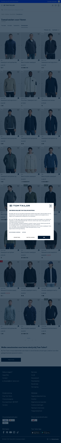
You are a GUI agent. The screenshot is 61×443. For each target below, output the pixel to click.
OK (44, 237)
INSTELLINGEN (30, 237)
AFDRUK (24, 232)
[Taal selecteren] (51, 206)
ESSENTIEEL (17, 237)
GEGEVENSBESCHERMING (15, 232)
